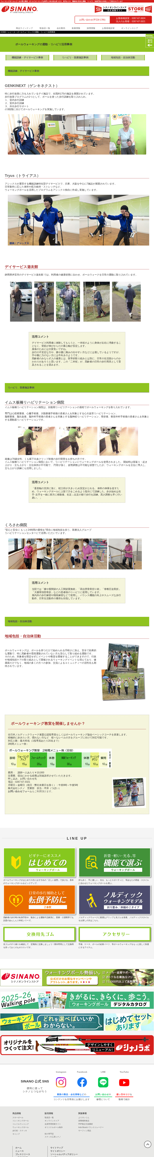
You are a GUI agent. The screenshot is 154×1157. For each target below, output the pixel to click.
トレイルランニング (20, 1124)
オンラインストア (129, 28)
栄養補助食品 (83, 1121)
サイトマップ (56, 1147)
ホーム (18, 1147)
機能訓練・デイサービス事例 (27, 57)
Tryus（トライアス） (22, 176)
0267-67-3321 (138, 21)
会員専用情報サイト (53, 1124)
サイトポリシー (57, 1151)
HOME (3, 32)
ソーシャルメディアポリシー (64, 1154)
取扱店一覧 (45, 28)
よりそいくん (83, 1117)
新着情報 (76, 28)
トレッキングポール (20, 1121)
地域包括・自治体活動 (123, 57)
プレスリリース (22, 1154)
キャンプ (16, 1134)
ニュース (19, 1151)
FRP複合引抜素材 (85, 1124)
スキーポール (17, 1117)
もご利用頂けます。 (31, 791)
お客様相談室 (108, 28)
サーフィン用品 (84, 1131)
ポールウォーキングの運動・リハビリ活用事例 (36, 32)
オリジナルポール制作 (54, 1127)
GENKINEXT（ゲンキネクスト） (32, 86)
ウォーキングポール (20, 1127)
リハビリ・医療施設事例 (75, 57)
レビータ (11, 32)
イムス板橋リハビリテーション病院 (34, 402)
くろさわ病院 (16, 525)
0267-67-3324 (138, 18)
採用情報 (91, 28)
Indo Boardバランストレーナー (91, 1127)
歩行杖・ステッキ (19, 1131)
